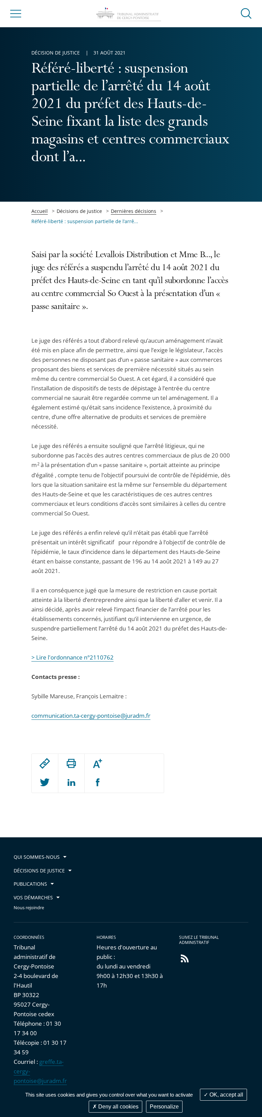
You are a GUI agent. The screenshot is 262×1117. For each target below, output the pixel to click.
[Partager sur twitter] (45, 783)
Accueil (39, 211)
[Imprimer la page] (71, 763)
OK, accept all (225, 1095)
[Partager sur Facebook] (98, 783)
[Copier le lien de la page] (45, 763)
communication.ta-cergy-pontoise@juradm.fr (90, 715)
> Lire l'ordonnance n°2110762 (72, 657)
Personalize (164, 1107)
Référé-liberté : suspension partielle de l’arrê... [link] (84, 221)
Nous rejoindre (29, 908)
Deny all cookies (118, 1107)
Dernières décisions (133, 211)
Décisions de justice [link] (79, 211)
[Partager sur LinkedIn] (71, 783)
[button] (246, 13)
